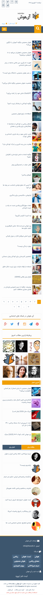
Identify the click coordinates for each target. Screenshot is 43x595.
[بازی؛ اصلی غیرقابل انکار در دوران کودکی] (37, 239)
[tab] (12, 447)
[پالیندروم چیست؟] (9, 359)
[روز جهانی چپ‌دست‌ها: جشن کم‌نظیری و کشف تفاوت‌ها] (37, 229)
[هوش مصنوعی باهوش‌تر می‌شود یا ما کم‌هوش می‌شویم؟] (37, 55)
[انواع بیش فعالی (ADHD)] (37, 279)
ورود (3, 23)
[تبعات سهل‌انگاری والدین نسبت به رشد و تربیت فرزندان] (37, 208)
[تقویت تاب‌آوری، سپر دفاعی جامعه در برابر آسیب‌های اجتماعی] (37, 65)
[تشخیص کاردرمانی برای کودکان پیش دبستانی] (37, 259)
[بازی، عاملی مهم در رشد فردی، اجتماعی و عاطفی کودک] (37, 137)
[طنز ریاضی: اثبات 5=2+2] (34, 346)
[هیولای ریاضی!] (37, 178)
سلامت (13, 584)
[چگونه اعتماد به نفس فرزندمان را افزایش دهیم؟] (37, 157)
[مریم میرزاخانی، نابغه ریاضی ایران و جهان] (21, 346)
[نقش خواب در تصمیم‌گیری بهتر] (37, 167)
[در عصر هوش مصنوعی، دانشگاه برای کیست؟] (37, 76)
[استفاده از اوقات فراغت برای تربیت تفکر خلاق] (37, 269)
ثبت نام (12, 23)
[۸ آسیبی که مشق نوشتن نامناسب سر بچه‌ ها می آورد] (37, 188)
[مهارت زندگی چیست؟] (37, 249)
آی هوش (10, 590)
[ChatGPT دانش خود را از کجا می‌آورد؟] (37, 96)
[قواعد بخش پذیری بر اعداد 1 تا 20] (9, 346)
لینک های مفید (30, 590)
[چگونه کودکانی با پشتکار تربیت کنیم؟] (37, 106)
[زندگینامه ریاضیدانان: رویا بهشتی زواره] (21, 371)
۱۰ (28, 306)
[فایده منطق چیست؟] (21, 359)
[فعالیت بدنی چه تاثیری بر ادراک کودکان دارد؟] (37, 147)
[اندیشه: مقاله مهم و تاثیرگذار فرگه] (9, 371)
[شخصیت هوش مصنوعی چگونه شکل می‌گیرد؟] (37, 86)
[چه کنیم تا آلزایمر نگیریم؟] (37, 218)
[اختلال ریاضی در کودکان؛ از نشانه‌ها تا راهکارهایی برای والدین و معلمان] (37, 127)
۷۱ (19, 306)
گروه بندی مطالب (19, 590)
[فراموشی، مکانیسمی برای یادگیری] (37, 198)
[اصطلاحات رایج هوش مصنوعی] (37, 116)
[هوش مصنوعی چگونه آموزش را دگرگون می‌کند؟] (37, 45)
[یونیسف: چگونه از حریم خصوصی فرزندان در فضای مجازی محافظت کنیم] (37, 290)
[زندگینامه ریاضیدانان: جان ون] (34, 371)
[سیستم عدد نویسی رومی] (34, 359)
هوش (17, 584)
